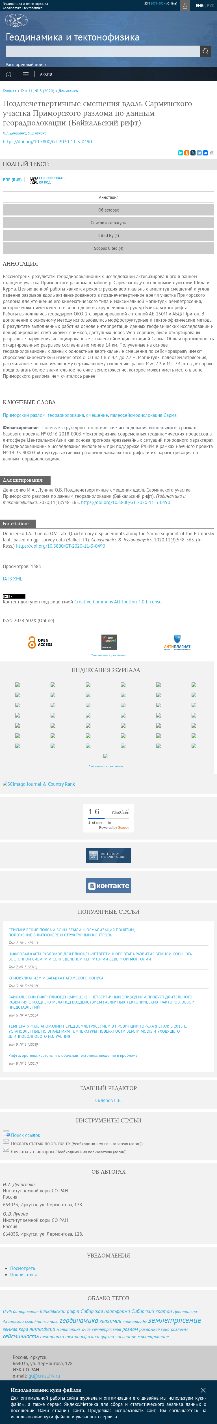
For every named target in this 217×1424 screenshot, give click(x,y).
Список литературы (109, 222)
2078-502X (158, 3)
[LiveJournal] (193, 152)
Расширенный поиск (26, 64)
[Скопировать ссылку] (211, 152)
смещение (97, 415)
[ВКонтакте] (205, 152)
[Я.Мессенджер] (180, 152)
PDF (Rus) (12, 179)
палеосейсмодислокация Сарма (143, 415)
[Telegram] (199, 152)
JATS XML (12, 579)
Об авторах (108, 210)
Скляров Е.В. (108, 1100)
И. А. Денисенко (14, 133)
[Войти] (185, 5)
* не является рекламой (109, 655)
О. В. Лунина (37, 133)
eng (199, 5)
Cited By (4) (108, 235)
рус (210, 5)
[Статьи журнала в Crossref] (109, 642)
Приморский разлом (24, 415)
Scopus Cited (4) (108, 248)
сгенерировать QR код (48, 180)
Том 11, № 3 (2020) (37, 90)
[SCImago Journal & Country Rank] (108, 784)
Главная (9, 90)
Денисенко (68, 90)
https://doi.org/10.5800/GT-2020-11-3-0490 (47, 141)
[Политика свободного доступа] (40, 642)
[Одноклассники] (186, 152)
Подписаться (23, 1274)
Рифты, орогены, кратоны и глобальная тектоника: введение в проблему (72, 1055)
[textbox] (108, 51)
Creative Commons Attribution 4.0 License (118, 602)
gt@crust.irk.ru (44, 1376)
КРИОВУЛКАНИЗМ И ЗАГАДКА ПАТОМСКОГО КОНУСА (55, 978)
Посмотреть (22, 1268)
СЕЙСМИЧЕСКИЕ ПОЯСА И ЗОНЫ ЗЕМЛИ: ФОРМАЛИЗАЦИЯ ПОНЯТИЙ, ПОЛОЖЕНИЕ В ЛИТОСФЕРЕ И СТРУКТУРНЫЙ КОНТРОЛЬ (72, 932)
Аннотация (108, 197)
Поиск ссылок (25, 1135)
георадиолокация (66, 415)
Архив (46, 74)
